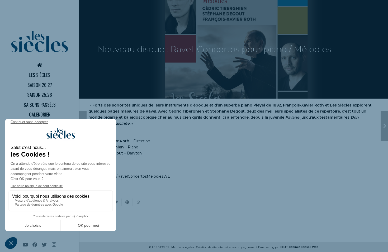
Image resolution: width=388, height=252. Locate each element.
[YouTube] (25, 244)
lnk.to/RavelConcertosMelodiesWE (138, 176)
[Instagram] (54, 244)
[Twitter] (44, 244)
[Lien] (39, 41)
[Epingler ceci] (127, 202)
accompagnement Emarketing (253, 247)
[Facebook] (35, 244)
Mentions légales (182, 247)
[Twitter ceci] (116, 202)
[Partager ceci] (138, 202)
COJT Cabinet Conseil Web (299, 247)
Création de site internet (212, 247)
